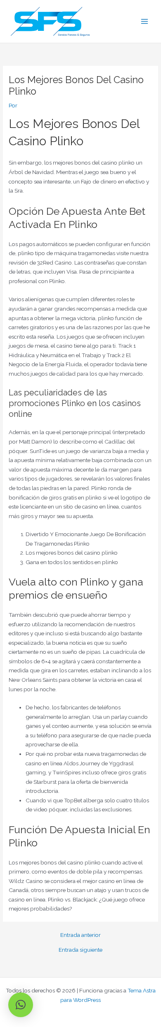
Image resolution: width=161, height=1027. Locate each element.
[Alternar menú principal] (144, 21)
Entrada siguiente (80, 950)
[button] (20, 1004)
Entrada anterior (80, 935)
